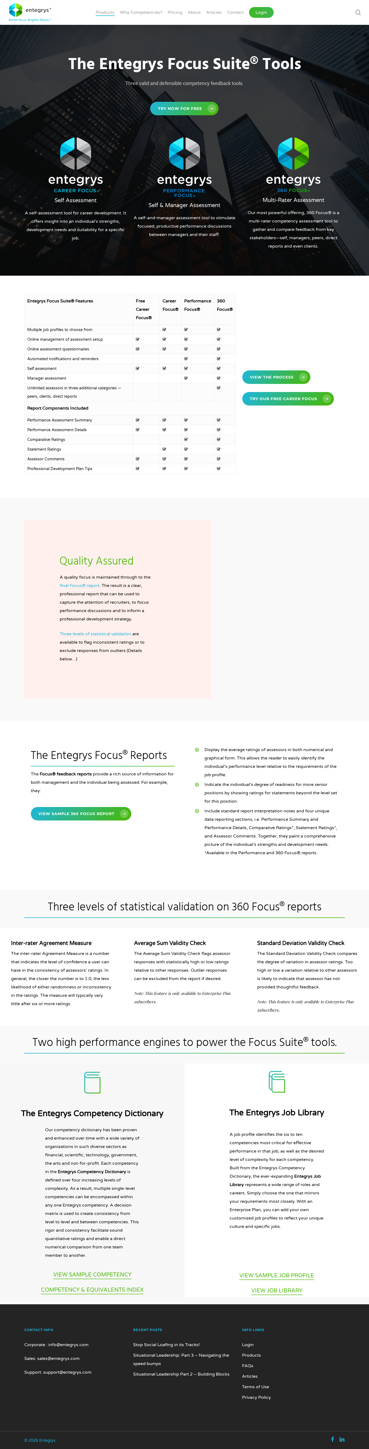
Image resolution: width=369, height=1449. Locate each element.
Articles (250, 1376)
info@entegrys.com (68, 1344)
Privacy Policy (256, 1397)
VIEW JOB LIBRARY (277, 1291)
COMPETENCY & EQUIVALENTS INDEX (92, 1290)
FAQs (247, 1366)
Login (248, 1344)
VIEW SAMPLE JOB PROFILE (276, 1275)
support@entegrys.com (67, 1372)
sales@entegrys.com (58, 1358)
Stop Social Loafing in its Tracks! (166, 1344)
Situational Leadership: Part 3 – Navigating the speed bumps (181, 1359)
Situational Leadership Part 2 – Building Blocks (181, 1374)
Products (251, 1355)
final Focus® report (79, 585)
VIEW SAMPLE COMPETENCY (92, 1275)
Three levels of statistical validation (95, 634)
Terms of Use (255, 1387)
